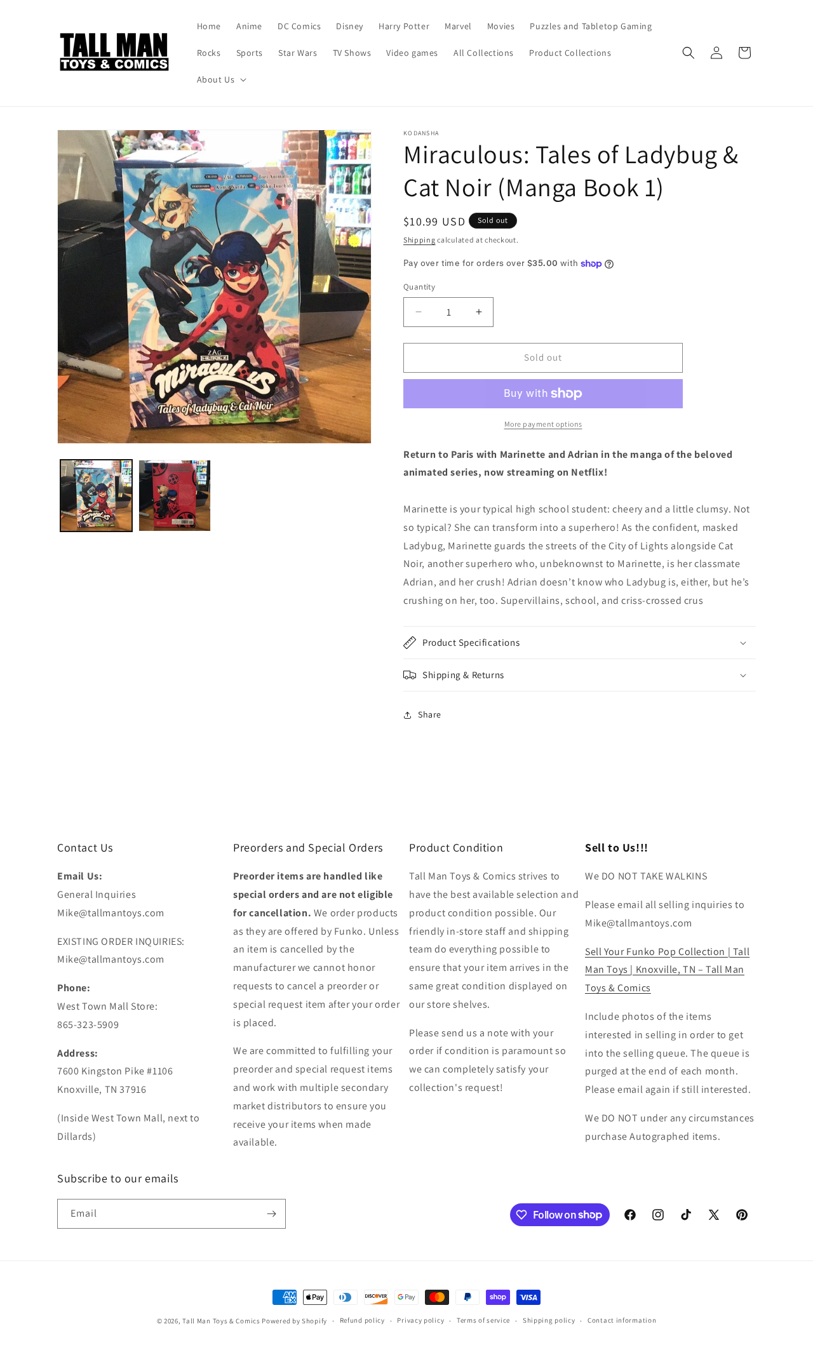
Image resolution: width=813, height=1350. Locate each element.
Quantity (419, 286)
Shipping (419, 239)
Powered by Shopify (294, 1320)
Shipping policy (549, 1320)
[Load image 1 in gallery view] (96, 495)
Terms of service (483, 1320)
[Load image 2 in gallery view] (174, 495)
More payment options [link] (543, 424)
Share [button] (429, 714)
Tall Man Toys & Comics (221, 1320)
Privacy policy (420, 1320)
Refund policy (362, 1320)
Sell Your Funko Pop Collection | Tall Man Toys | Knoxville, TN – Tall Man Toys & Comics (667, 970)
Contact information (622, 1320)
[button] (220, 79)
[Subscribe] (271, 1214)
